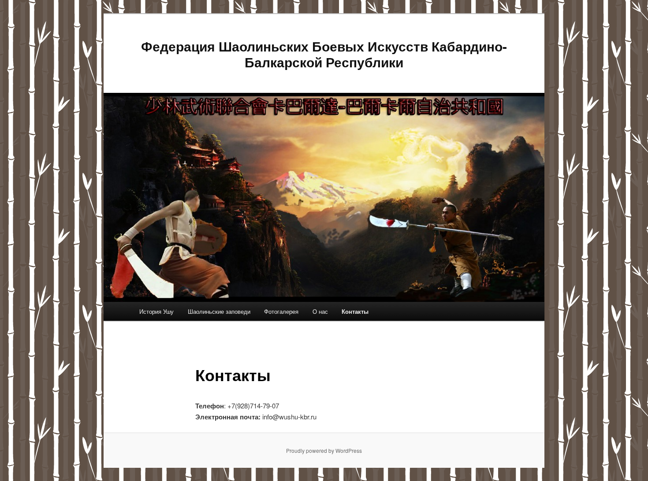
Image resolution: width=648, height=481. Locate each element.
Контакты (355, 311)
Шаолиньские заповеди (219, 311)
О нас (320, 311)
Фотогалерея (281, 311)
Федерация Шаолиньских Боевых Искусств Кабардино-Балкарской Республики (324, 54)
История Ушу (156, 311)
